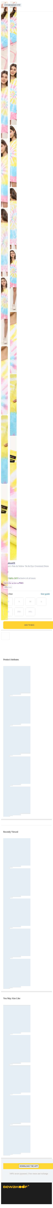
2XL (19, 612)
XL (8, 612)
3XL (30, 612)
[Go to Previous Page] (3, 6)
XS (8, 602)
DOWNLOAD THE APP (29, 1166)
